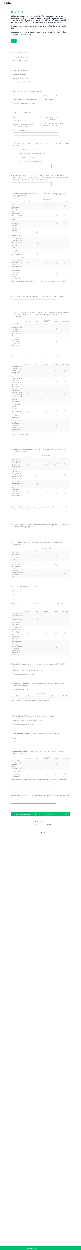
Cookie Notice (43, 832)
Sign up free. (48, 824)
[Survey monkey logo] (40, 822)
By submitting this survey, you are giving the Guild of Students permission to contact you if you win (40, 814)
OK (14, 41)
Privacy (37, 832)
